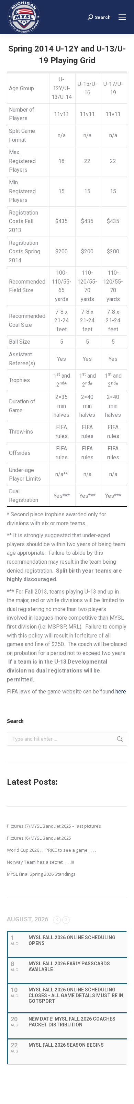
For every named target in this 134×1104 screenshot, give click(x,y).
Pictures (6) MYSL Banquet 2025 (39, 838)
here (120, 691)
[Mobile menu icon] (122, 17)
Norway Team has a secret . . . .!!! (40, 862)
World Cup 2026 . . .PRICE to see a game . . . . (51, 850)
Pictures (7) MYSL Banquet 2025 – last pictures (54, 826)
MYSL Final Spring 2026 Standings (41, 874)
